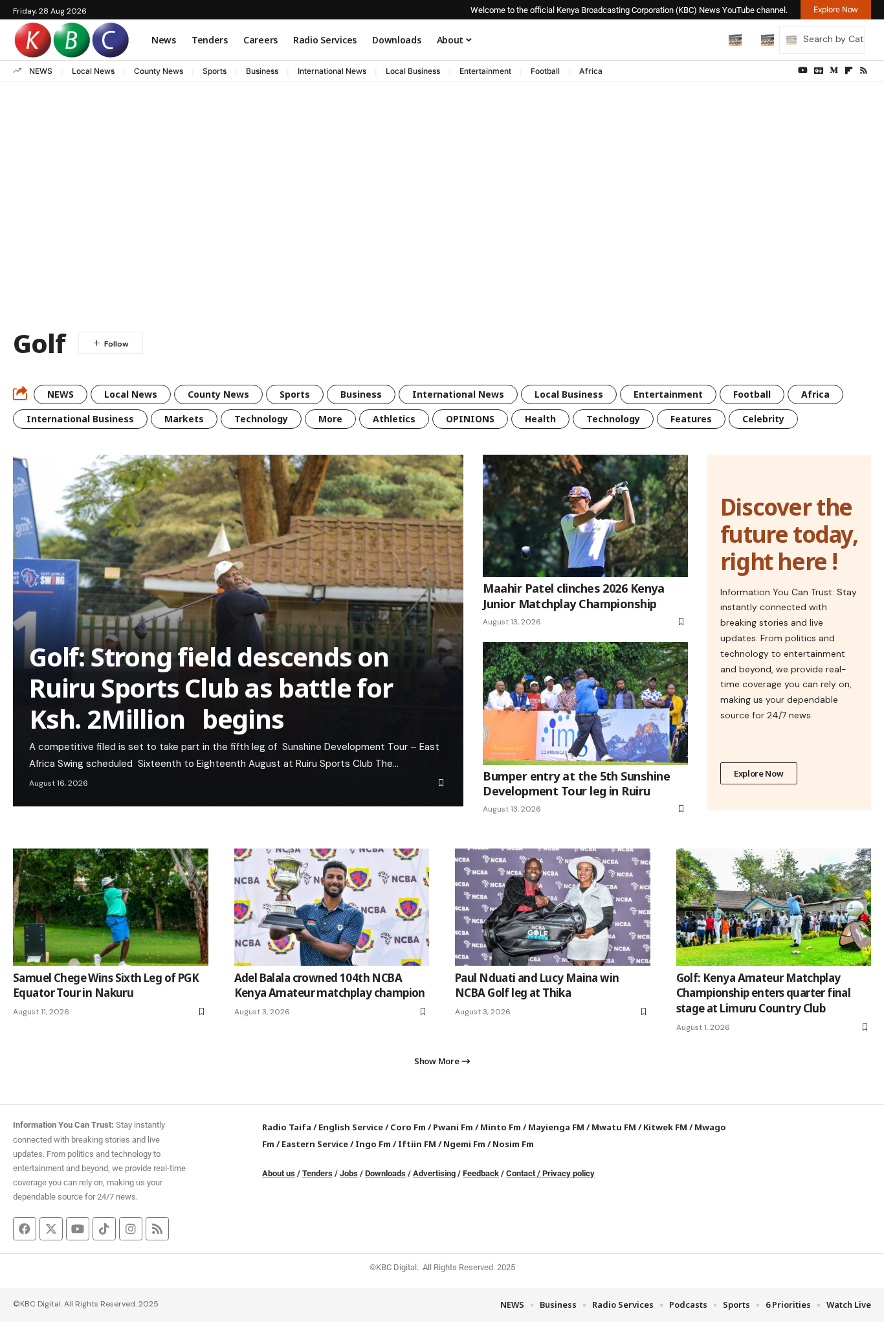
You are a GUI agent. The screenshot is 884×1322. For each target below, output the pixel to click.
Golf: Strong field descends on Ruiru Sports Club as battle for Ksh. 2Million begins (211, 687)
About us (278, 1173)
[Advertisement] (442, 218)
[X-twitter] (51, 1228)
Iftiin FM (417, 1144)
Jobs (349, 1173)
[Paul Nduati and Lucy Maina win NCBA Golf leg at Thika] (552, 907)
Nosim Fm (512, 1144)
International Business (80, 419)
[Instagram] (130, 1228)
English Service (350, 1127)
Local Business (413, 71)
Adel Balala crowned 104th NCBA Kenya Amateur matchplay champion (329, 985)
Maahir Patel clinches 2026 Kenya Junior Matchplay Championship (573, 595)
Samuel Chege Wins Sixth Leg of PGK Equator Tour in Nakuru (106, 985)
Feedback (481, 1173)
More (330, 419)
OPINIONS (470, 419)
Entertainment (485, 71)
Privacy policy (568, 1173)
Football (545, 71)
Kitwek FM (665, 1127)
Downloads (385, 1173)
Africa (590, 71)
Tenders (317, 1173)
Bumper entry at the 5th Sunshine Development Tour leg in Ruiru (576, 783)
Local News (93, 71)
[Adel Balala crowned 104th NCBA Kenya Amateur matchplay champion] (332, 907)
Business (262, 71)
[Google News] (818, 70)
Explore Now (759, 773)
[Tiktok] (104, 1228)
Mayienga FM (556, 1127)
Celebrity (763, 419)
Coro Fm (408, 1127)
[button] (708, 39)
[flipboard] (848, 70)
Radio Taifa (286, 1127)
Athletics (394, 419)
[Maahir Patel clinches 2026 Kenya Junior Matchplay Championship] (585, 516)
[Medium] (833, 70)
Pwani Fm (453, 1127)
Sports (215, 71)
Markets (184, 419)
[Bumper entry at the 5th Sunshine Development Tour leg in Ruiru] (585, 703)
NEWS (40, 71)
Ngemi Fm (464, 1144)
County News (158, 71)
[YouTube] (803, 70)
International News (332, 71)
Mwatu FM (613, 1127)
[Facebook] (24, 1228)
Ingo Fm (373, 1144)
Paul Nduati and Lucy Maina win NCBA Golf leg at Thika (537, 985)
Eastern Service (315, 1144)
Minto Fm (500, 1127)
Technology (261, 419)
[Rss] (863, 70)
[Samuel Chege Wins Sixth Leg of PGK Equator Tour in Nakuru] (110, 907)
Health (540, 419)
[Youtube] (77, 1228)
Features (691, 419)
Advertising (434, 1173)
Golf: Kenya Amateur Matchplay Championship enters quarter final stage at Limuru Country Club (763, 993)
